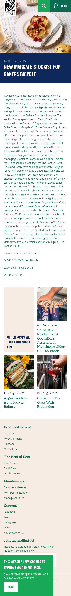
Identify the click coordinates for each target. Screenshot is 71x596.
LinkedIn (8, 527)
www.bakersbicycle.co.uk (18, 267)
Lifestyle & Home (14, 473)
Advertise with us (14, 533)
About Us (9, 433)
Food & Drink (11, 463)
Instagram (10, 522)
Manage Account (14, 498)
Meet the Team (13, 438)
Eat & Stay (10, 468)
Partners (9, 444)
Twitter (8, 517)
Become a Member (15, 487)
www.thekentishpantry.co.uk (20, 253)
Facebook (9, 512)
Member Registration (16, 492)
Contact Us (10, 449)
